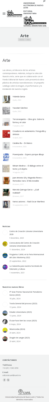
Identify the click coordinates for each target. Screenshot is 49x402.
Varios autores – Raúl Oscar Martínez (29, 201)
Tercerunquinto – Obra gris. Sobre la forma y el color (28, 121)
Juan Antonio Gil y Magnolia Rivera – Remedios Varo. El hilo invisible (28, 179)
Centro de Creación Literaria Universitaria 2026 (26, 232)
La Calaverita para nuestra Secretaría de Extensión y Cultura (25, 267)
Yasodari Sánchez (20, 108)
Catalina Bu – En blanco (22, 143)
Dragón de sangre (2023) (19, 337)
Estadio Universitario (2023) (20, 312)
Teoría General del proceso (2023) (23, 303)
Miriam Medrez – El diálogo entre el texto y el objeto (28, 167)
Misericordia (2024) (17, 329)
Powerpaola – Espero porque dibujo (28, 154)
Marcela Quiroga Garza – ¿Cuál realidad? (26, 191)
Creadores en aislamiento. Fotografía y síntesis (29, 132)
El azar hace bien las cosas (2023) (23, 320)
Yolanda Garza (19, 96)
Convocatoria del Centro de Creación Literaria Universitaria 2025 (24, 244)
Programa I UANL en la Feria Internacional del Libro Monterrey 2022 (26, 256)
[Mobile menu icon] (4, 13)
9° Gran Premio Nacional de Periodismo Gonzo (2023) (25, 293)
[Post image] (6, 99)
